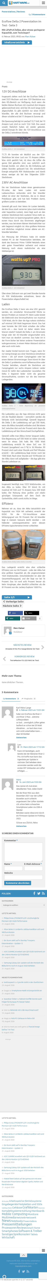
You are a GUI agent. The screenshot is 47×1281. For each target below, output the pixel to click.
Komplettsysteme (11, 1210)
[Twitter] (39, 893)
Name (8, 864)
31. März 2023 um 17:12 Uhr (32, 747)
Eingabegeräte (10, 1204)
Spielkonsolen (21, 1234)
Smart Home (33, 1227)
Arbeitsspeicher (17, 1201)
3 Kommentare (38, 14)
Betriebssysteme (33, 1201)
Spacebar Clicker (10, 999)
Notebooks (17, 1220)
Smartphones (10, 1230)
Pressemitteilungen (17, 1224)
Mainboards (37, 1210)
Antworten (21, 737)
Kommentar (11, 840)
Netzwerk (31, 1217)
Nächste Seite (11, 605)
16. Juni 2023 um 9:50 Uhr (30, 782)
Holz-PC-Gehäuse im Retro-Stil (23, 1018)
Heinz (18, 780)
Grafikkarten (30, 1207)
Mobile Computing (14, 1214)
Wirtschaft (8, 1237)
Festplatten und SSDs (30, 1204)
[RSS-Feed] (43, 893)
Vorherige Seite (14, 601)
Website (8, 873)
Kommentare (12, 699)
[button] (15, 613)
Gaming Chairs (7, 1208)
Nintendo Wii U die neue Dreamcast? (24, 1010)
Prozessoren (9, 1227)
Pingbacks (29, 699)
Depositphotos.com (23, 1266)
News (6, 1221)
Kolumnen (42, 1208)
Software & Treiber (30, 1230)
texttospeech (9, 982)
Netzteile (21, 1217)
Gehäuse (17, 1207)
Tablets (34, 1234)
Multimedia (9, 1217)
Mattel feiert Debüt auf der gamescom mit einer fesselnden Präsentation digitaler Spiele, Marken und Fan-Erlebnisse (22, 1181)
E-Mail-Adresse (33, 864)
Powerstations (8, 12)
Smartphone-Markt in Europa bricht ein (27, 991)
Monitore (33, 1214)
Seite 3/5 (9, 597)
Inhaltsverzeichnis (14, 42)
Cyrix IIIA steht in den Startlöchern (30, 982)
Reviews (21, 12)
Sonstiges (7, 1234)
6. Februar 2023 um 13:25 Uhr (32, 710)
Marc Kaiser (30, 36)
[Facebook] (34, 893)
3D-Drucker (5, 1201)
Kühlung (26, 1210)
